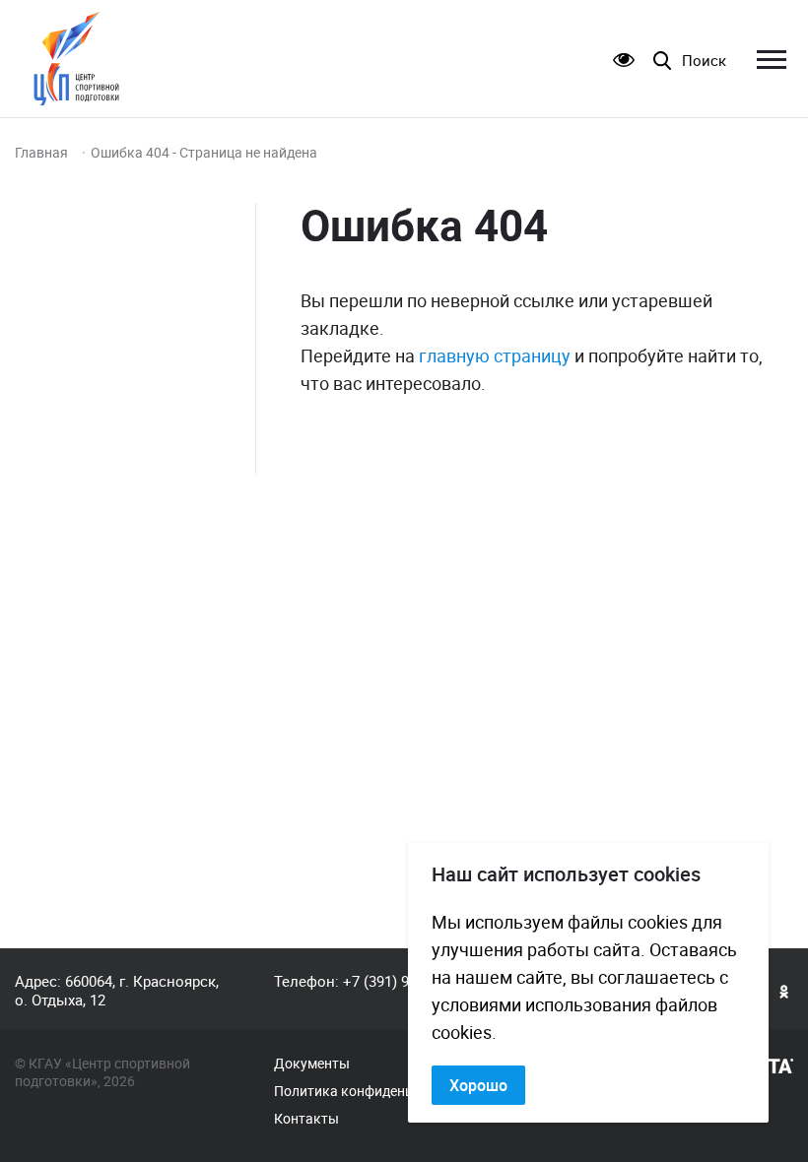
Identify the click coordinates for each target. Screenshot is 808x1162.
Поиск (704, 60)
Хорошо (478, 1085)
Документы (312, 1063)
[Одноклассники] (784, 991)
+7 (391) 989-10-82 (403, 981)
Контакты (306, 1119)
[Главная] (76, 58)
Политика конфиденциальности (378, 1091)
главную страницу (495, 355)
